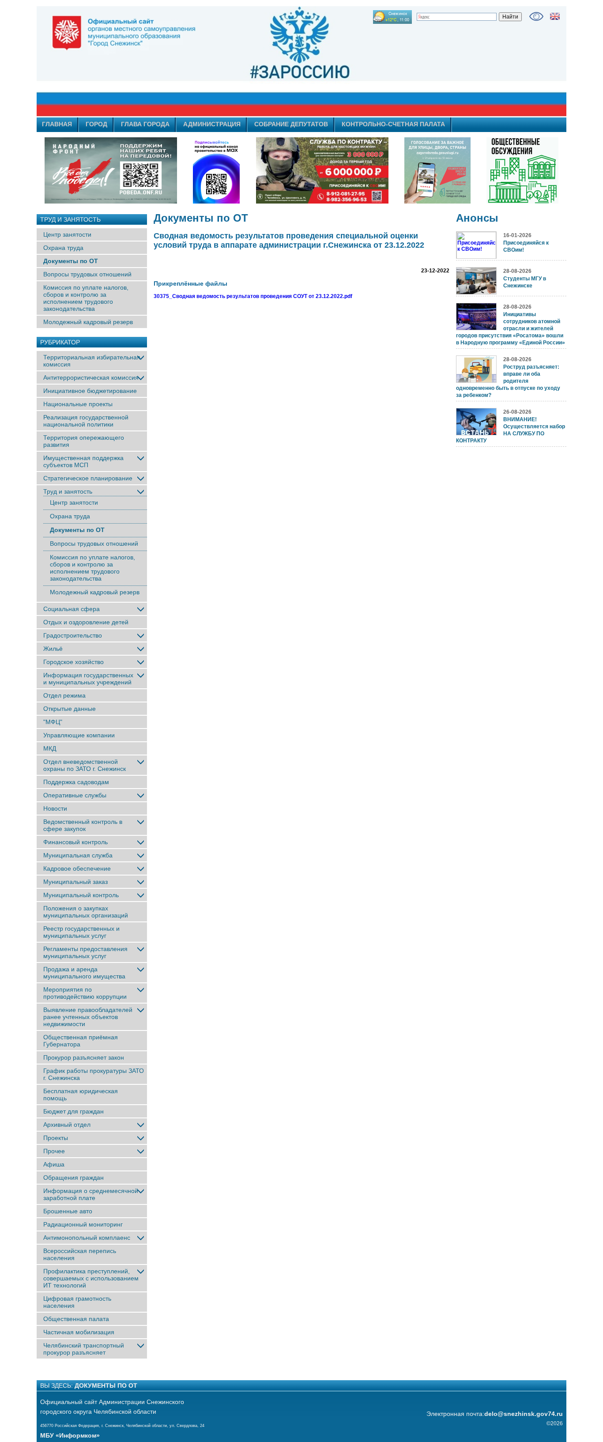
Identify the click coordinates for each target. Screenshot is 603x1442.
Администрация (212, 124)
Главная (57, 124)
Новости (55, 808)
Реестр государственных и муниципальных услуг (81, 932)
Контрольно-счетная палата (393, 124)
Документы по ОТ (70, 260)
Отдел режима (64, 695)
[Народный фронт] (111, 170)
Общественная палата (76, 1318)
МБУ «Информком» (70, 1435)
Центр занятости (67, 234)
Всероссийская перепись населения (79, 1254)
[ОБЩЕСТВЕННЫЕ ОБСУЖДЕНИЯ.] (522, 170)
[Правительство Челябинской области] (216, 170)
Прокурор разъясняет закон (83, 1057)
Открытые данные (69, 708)
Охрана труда (63, 247)
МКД (49, 748)
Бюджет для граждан (73, 1111)
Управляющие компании (79, 735)
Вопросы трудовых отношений (87, 274)
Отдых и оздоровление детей (85, 622)
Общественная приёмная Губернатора (80, 1041)
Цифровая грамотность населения (77, 1302)
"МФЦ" (52, 721)
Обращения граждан (73, 1177)
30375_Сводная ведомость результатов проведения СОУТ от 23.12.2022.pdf (253, 296)
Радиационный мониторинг (83, 1224)
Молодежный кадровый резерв (88, 321)
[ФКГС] (437, 170)
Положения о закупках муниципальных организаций (85, 912)
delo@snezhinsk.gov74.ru (523, 1413)
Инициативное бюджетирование (90, 390)
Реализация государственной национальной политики (85, 421)
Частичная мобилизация (78, 1332)
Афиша (53, 1164)
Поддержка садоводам (76, 781)
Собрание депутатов (291, 124)
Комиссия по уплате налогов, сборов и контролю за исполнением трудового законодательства (85, 298)
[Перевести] (555, 16)
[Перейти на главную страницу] (222, 61)
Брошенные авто (67, 1211)
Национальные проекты (78, 404)
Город (96, 124)
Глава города (145, 124)
